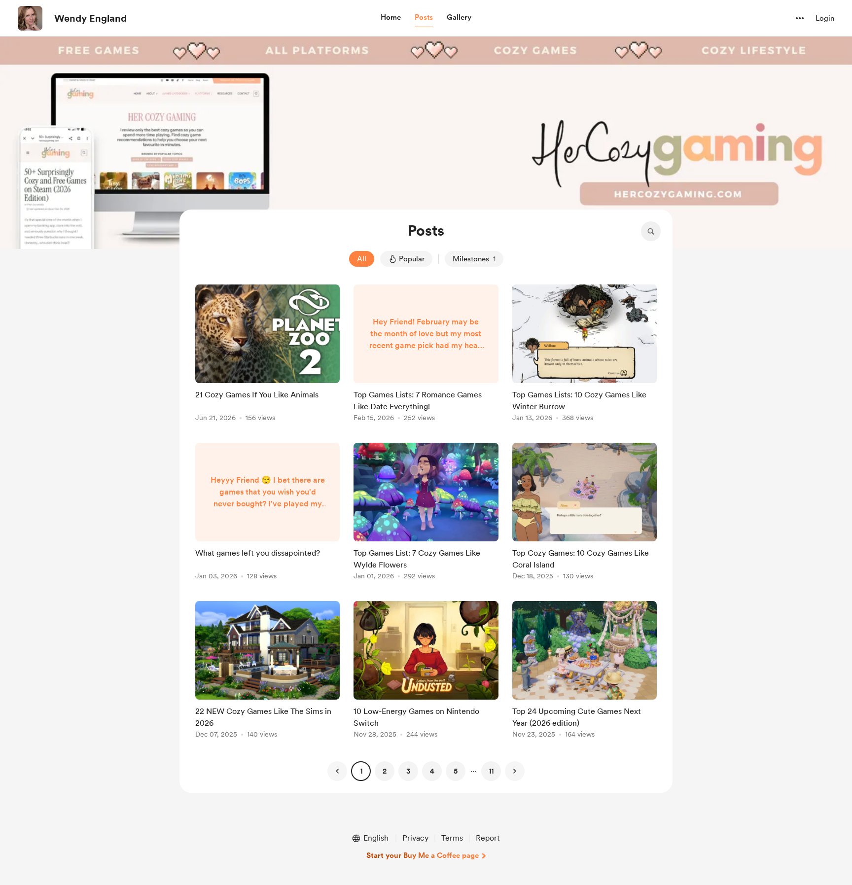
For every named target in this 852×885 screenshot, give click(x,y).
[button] (391, 18)
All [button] (361, 258)
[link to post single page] (267, 355)
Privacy (415, 838)
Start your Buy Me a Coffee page (422, 855)
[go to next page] (515, 771)
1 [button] (361, 771)
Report (487, 838)
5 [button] (456, 771)
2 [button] (385, 771)
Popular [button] (412, 258)
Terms (452, 838)
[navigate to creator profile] (30, 18)
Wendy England (90, 18)
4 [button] (432, 771)
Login (825, 18)
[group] (267, 355)
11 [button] (491, 771)
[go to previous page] (337, 771)
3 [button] (408, 771)
